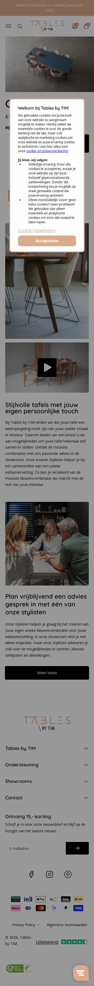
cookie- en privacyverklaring (47, 151)
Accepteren (47, 241)
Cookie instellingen (37, 230)
